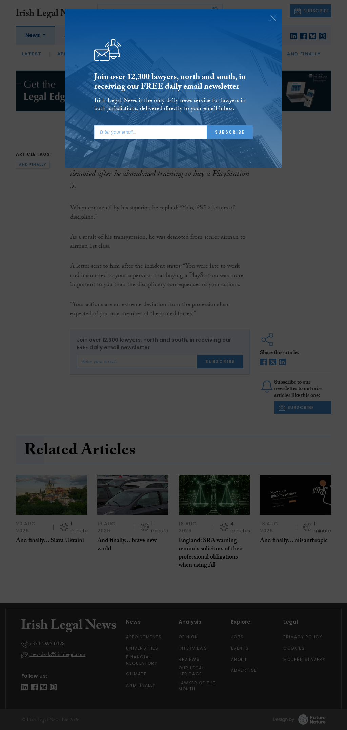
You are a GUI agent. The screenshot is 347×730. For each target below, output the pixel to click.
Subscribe (230, 132)
